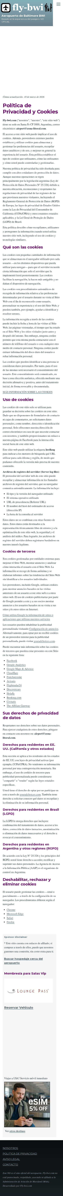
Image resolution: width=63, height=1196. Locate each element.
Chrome (11, 909)
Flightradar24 (14, 685)
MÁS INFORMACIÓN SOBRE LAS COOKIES (27, 392)
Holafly (11, 693)
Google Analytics (16, 664)
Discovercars (14, 689)
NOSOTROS (10, 1148)
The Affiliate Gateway (18, 705)
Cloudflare (12, 673)
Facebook (12, 660)
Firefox (10, 922)
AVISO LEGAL (11, 1159)
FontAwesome (14, 677)
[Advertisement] (31, 59)
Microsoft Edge (15, 914)
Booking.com (14, 697)
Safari (10, 918)
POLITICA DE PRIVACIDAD (20, 1153)
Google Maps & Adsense (20, 669)
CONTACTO (10, 1164)
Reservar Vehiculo (18, 1007)
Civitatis (11, 701)
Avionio (11, 681)
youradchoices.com (44, 641)
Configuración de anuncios (43, 628)
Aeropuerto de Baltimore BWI (23, 15)
